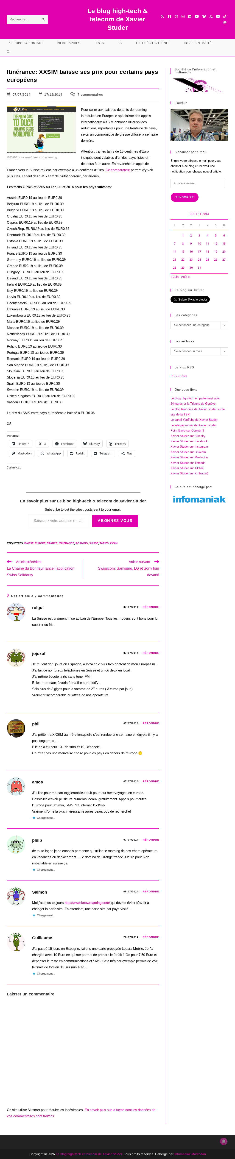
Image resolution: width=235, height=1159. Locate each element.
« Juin (175, 277)
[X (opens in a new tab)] (162, 16)
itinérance (66, 543)
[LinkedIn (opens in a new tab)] (189, 16)
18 (207, 252)
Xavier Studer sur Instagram (189, 446)
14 (174, 252)
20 (224, 252)
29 (183, 268)
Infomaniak (182, 1154)
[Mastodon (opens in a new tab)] (224, 22)
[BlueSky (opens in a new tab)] (204, 16)
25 (207, 260)
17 (199, 252)
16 (191, 252)
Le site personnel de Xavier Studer (193, 425)
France (52, 543)
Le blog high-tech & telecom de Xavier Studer (117, 19)
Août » (185, 277)
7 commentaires (90, 94)
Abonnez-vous (115, 521)
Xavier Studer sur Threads (188, 463)
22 (183, 260)
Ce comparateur (118, 170)
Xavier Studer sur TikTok (187, 468)
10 (199, 243)
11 (207, 243)
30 (191, 268)
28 (174, 268)
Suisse (93, 543)
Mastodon (198, 1154)
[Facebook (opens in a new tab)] (169, 16)
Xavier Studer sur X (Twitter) (189, 473)
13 (224, 243)
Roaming (82, 543)
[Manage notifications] (223, 1141)
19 (215, 252)
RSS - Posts (179, 376)
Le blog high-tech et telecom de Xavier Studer (89, 1154)
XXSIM (114, 543)
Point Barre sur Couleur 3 (187, 430)
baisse (29, 543)
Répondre (151, 607)
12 (215, 243)
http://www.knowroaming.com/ (87, 903)
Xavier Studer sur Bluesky (188, 436)
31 (199, 268)
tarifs (104, 543)
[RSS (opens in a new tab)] (211, 16)
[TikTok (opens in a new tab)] (224, 16)
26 (215, 260)
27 (224, 260)
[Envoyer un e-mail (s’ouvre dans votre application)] (217, 16)
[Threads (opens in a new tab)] (176, 16)
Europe (40, 543)
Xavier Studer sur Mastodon (189, 457)
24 (199, 260)
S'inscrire (184, 197)
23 (191, 260)
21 (174, 260)
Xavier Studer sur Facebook (189, 441)
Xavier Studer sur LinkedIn (188, 452)
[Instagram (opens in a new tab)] (183, 16)
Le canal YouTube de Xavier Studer (194, 419)
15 (183, 252)
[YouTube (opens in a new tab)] (197, 16)
